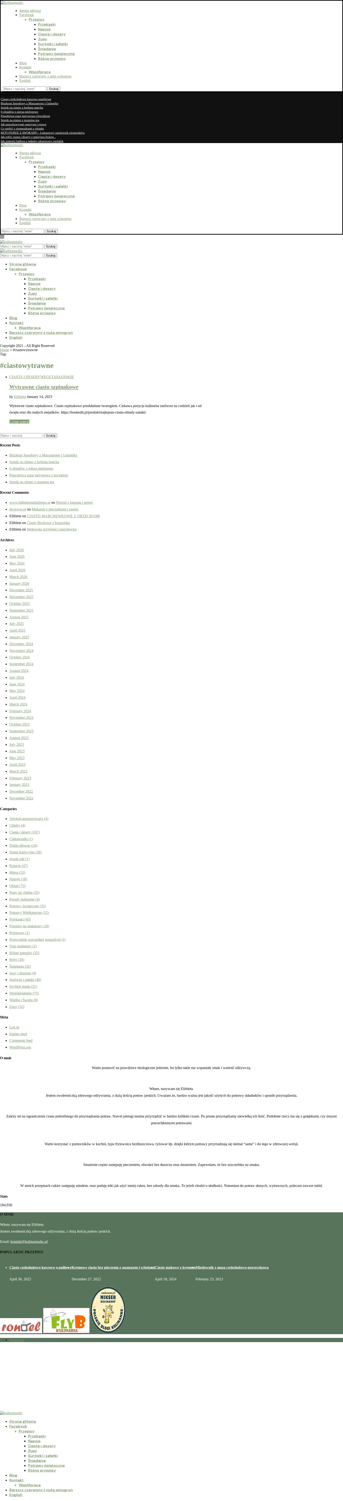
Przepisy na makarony (29, 926)
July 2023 (16, 745)
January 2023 (19, 785)
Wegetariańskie (24, 993)
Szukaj (53, 89)
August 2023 (18, 738)
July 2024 (16, 677)
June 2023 (16, 751)
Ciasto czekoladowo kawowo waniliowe (26, 99)
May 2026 (16, 563)
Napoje (44, 29)
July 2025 (16, 624)
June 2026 (16, 557)
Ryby (16, 960)
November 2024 (21, 651)
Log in (14, 1027)
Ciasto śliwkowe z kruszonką (48, 523)
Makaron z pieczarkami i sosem (55, 509)
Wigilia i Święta (23, 1000)
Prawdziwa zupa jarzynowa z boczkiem (25, 116)
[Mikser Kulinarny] (108, 1332)
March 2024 (18, 704)
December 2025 (21, 590)
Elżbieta (20, 397)
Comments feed (20, 1040)
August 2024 (18, 671)
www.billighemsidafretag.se (29, 502)
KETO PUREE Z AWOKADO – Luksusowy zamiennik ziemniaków (43, 132)
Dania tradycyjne (25, 852)
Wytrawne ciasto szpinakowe (43, 387)
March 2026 (18, 577)
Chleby (17, 825)
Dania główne (23, 845)
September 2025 (21, 610)
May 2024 (16, 691)
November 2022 (21, 798)
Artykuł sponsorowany (28, 819)
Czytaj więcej (19, 422)
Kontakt (25, 67)
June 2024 (16, 684)
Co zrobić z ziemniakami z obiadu (22, 128)
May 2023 (16, 758)
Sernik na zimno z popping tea (20, 120)
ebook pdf (19, 859)
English (25, 80)
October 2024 (19, 657)
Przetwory (19, 933)
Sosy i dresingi (22, 973)
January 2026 (19, 584)
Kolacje (18, 866)
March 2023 (18, 771)
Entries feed (18, 1034)
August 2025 (18, 617)
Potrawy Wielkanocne (29, 913)
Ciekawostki (21, 839)
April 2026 (17, 570)
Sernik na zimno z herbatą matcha (22, 107)
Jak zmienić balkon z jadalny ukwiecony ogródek (32, 141)
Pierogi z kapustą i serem (74, 502)
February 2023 (20, 778)
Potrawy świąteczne (56, 53)
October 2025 (19, 604)
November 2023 (21, 718)
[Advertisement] (140, 1378)
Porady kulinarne (24, 899)
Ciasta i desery (52, 34)
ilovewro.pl (17, 509)
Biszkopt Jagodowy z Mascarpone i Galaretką (29, 103)
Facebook (26, 15)
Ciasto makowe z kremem (175, 1267)
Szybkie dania (23, 986)
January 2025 (19, 637)
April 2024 (17, 697)
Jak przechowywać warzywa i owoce (23, 124)
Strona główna (30, 11)
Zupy (42, 39)
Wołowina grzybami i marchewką (52, 529)
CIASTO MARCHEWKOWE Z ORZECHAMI (63, 516)
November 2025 (21, 597)
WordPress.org (20, 1047)
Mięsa (17, 872)
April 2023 (17, 765)
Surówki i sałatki (53, 43)
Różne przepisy (52, 58)
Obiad (17, 886)
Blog (23, 63)
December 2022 (21, 791)
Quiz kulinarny (23, 946)
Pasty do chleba (24, 892)
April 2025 (17, 630)
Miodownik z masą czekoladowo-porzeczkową (232, 1267)
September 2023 (21, 731)
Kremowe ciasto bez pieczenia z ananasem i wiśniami (113, 1267)
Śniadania (47, 48)
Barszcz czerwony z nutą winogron (45, 76)
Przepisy (36, 19)
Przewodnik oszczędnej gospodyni (37, 940)
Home (4, 350)
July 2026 (16, 550)
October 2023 (19, 724)
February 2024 (20, 711)
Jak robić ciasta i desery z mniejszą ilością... (28, 137)
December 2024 (21, 644)
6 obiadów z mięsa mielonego (19, 111)
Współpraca (40, 71)
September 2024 (21, 664)
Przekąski (47, 24)
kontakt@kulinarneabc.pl (29, 1242)
